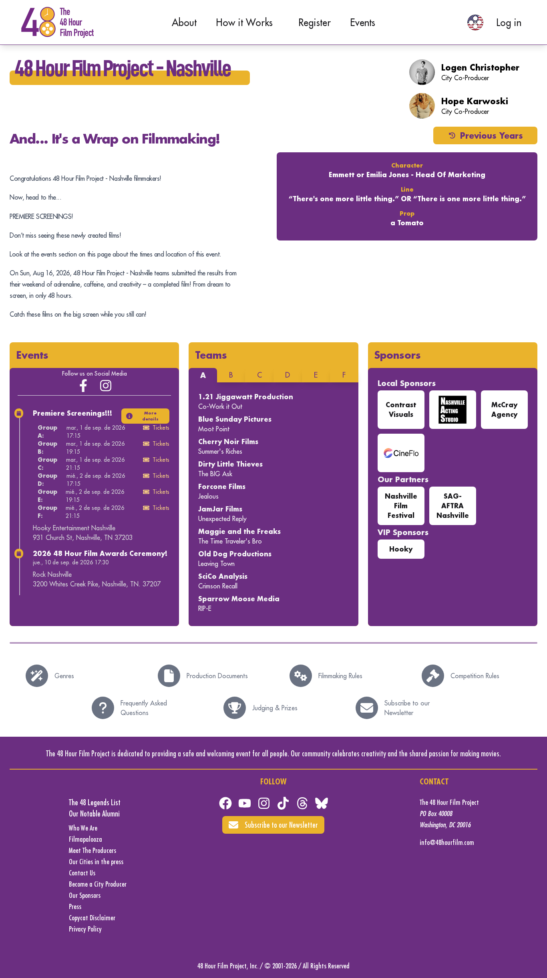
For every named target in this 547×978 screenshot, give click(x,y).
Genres (64, 676)
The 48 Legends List (95, 802)
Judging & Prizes (275, 708)
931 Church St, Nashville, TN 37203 (83, 537)
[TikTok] (283, 803)
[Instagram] (105, 385)
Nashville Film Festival (401, 505)
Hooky (400, 549)
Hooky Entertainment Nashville (74, 528)
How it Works (244, 22)
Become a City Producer (98, 884)
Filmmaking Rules (340, 676)
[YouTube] (244, 803)
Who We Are (83, 828)
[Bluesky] (321, 803)
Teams (211, 355)
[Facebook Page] (83, 385)
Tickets (161, 427)
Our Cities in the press (96, 861)
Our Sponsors (85, 895)
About (184, 22)
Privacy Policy (85, 929)
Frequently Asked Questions (144, 708)
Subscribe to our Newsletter (407, 708)
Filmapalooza (85, 839)
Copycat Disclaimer (92, 917)
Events (362, 22)
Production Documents (217, 676)
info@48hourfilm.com (447, 842)
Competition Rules (474, 676)
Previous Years (491, 135)
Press (75, 906)
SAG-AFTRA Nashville (452, 505)
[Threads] (302, 803)
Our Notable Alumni (94, 813)
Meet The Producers (92, 850)
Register (314, 22)
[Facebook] (225, 803)
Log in (508, 22)
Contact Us (82, 873)
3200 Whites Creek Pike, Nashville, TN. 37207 (97, 584)
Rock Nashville (52, 574)
